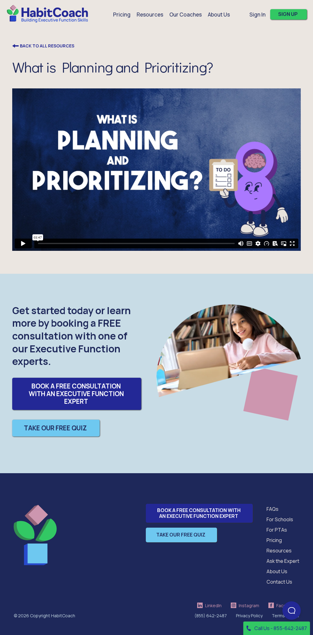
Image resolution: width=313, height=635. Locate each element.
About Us (277, 571)
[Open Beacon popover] (291, 610)
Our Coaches (185, 14)
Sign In (257, 14)
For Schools (280, 519)
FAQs (272, 509)
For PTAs (277, 529)
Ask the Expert (283, 561)
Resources (279, 550)
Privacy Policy (249, 615)
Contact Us (279, 581)
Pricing (122, 14)
